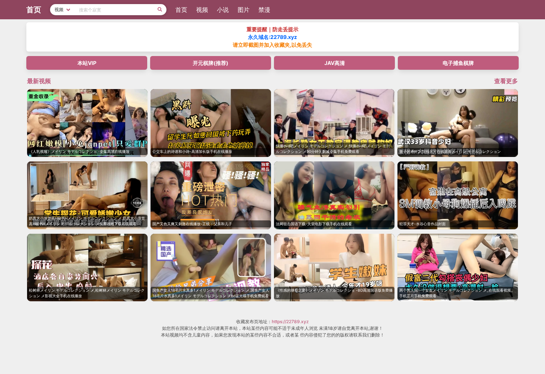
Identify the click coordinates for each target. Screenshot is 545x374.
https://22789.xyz (290, 321)
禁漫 (264, 9)
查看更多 (506, 81)
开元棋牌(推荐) (210, 63)
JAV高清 (334, 63)
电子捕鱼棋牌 (458, 63)
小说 (223, 9)
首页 (181, 9)
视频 (202, 9)
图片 (244, 9)
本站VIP (86, 63)
